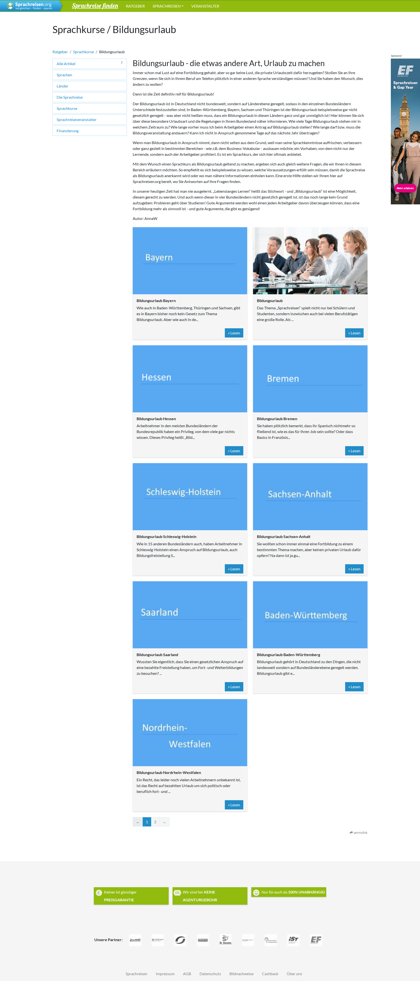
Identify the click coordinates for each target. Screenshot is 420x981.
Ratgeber (135, 6)
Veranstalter (205, 6)
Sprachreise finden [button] (95, 5)
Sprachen (64, 74)
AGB (187, 973)
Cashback (270, 973)
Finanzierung (68, 130)
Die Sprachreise (70, 97)
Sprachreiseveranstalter (76, 119)
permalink (360, 832)
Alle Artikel (66, 63)
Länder (62, 86)
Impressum (165, 973)
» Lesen (234, 332)
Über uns (294, 973)
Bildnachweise (241, 973)
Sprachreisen (167, 6)
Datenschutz (210, 973)
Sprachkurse (83, 51)
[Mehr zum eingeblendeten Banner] (405, 131)
